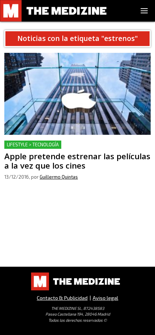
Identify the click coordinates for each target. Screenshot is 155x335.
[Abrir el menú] (144, 11)
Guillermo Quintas (59, 177)
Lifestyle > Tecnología (33, 144)
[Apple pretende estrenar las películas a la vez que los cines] (77, 94)
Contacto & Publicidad (62, 298)
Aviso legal (105, 298)
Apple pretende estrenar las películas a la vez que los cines (75, 149)
